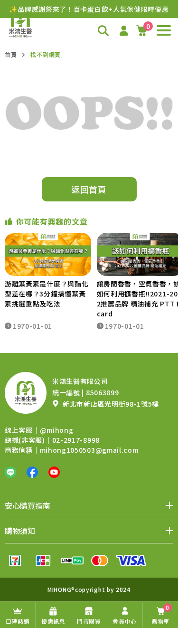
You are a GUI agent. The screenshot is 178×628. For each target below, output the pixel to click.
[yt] (54, 472)
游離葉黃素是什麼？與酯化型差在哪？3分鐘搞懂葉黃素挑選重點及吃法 (46, 293)
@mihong (57, 430)
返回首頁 (89, 189)
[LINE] (10, 472)
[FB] (32, 472)
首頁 (11, 54)
